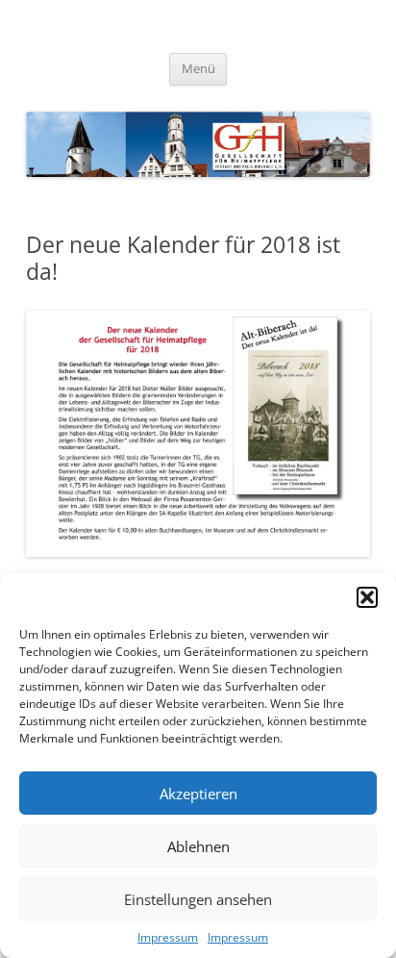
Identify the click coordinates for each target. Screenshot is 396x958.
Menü (198, 69)
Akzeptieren (198, 793)
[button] (367, 597)
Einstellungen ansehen (198, 899)
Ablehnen (198, 846)
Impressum (167, 937)
